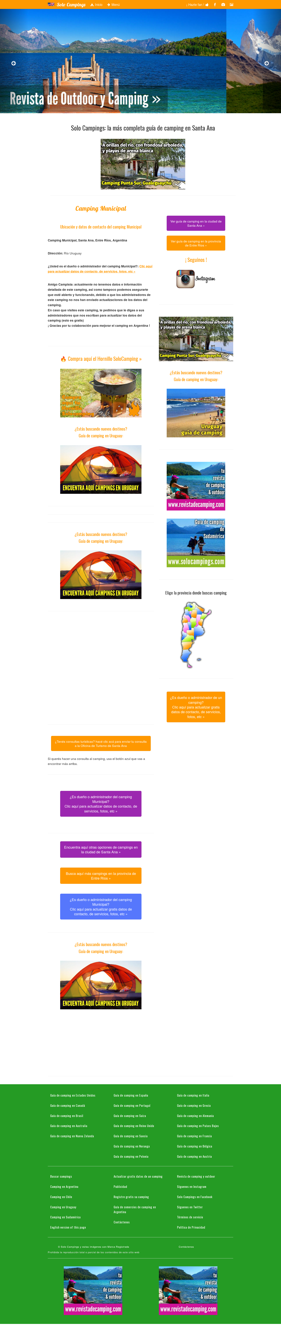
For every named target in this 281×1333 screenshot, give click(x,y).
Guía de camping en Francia (194, 1136)
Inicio (98, 4)
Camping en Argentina (64, 1186)
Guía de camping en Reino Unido (134, 1125)
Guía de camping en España (131, 1095)
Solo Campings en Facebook (194, 1196)
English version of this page (68, 1227)
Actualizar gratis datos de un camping (138, 1176)
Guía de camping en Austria (194, 1156)
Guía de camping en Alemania (195, 1115)
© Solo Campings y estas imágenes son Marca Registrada (93, 1246)
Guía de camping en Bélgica (194, 1146)
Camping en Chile (61, 1196)
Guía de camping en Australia (68, 1125)
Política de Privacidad (191, 1227)
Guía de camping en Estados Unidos (72, 1095)
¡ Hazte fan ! (195, 4)
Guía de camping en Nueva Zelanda (72, 1136)
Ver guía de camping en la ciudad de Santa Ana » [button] (196, 223)
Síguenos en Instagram (191, 1186)
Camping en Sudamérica (65, 1217)
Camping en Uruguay (63, 1207)
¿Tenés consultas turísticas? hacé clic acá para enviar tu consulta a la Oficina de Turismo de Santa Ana (101, 743)
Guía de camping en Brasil (66, 1115)
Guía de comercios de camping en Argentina (135, 1209)
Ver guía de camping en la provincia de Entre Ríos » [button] (196, 243)
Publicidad (120, 1186)
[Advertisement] (101, 642)
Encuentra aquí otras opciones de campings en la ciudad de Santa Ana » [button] (101, 849)
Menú (115, 4)
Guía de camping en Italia (193, 1095)
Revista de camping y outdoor (196, 1176)
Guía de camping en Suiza (130, 1115)
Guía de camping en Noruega (132, 1146)
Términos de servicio (190, 1217)
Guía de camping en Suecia (131, 1136)
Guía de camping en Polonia (131, 1156)
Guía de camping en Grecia (194, 1105)
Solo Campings (71, 4)
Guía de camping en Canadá (67, 1105)
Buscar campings (61, 1176)
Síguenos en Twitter (190, 1207)
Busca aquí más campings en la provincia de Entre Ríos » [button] (101, 876)
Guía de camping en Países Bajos (198, 1125)
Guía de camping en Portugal (132, 1105)
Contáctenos (122, 1222)
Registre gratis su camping (131, 1196)
